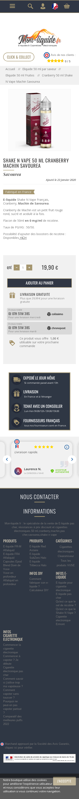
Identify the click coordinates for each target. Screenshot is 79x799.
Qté (9, 267)
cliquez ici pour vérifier (18, 747)
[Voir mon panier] (67, 6)
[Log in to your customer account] (42, 6)
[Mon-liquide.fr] (39, 37)
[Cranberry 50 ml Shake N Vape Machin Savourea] (40, 119)
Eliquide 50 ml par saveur (39, 69)
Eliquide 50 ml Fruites (20, 75)
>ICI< (23, 238)
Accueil (10, 69)
